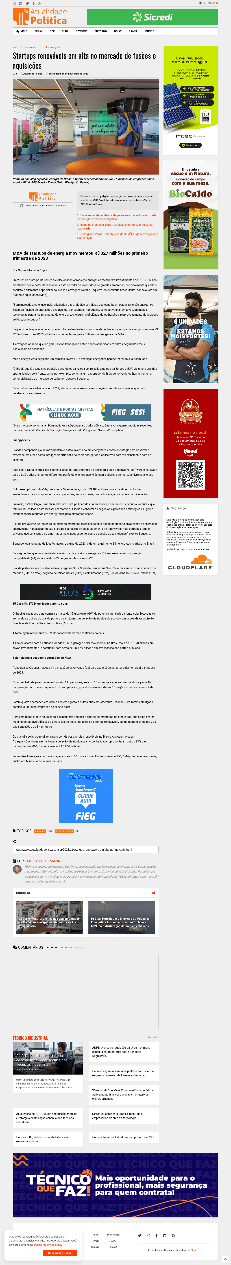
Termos (95, 1241)
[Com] (173, 1236)
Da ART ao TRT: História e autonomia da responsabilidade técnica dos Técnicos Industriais (45, 1060)
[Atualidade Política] (40, 23)
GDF (52, 31)
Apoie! (113, 1247)
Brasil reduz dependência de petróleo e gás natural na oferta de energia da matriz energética (116, 217)
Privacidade (113, 1235)
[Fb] (33, 3)
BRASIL (133, 31)
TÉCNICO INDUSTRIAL (30, 1038)
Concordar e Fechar (60, 1252)
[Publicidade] (85, 592)
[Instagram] (14, 3)
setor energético (52, 47)
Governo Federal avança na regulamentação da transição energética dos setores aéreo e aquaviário (49, 922)
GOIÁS (118, 31)
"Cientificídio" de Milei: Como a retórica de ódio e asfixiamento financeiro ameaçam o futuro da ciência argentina (123, 1094)
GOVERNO (82, 31)
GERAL (38, 31)
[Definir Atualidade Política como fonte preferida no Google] (42, 196)
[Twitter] (27, 3)
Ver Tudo (152, 1037)
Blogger (194, 1250)
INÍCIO (23, 31)
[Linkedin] (20, 3)
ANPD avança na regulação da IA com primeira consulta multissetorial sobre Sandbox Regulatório (121, 1052)
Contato (95, 1247)
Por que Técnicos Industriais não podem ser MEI (123, 1137)
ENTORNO (101, 31)
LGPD (113, 1241)
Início (15, 47)
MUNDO (149, 31)
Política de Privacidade (47, 1244)
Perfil (95, 1235)
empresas (31, 47)
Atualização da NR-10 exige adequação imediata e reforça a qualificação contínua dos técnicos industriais (46, 1118)
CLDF (65, 31)
